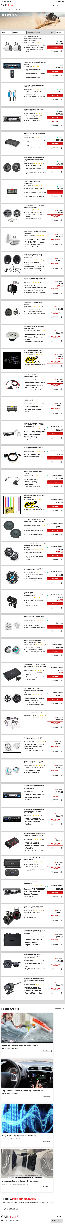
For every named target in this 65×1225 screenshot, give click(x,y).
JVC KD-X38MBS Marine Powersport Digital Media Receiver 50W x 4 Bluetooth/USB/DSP (34, 787)
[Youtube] (63, 1217)
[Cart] (58, 5)
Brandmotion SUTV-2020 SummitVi (33, 713)
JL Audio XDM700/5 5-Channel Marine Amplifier (34, 134)
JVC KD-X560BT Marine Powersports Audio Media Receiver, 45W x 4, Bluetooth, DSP (34, 811)
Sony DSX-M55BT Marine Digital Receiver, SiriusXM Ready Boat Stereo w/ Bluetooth (35, 62)
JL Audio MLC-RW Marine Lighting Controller (33, 472)
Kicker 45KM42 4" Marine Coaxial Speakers (33, 303)
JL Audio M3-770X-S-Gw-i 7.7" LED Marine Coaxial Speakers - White (33, 762)
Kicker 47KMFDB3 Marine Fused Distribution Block (32, 182)
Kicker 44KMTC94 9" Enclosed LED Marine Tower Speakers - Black (33, 906)
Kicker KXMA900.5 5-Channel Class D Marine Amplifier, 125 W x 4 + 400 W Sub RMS (35, 666)
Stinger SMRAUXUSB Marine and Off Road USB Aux (33, 448)
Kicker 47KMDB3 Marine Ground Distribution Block (32, 399)
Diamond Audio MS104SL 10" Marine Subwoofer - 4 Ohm (34, 327)
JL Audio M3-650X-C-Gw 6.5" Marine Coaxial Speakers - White (34, 617)
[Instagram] (60, 1217)
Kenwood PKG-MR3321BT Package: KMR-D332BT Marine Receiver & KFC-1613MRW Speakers (34, 424)
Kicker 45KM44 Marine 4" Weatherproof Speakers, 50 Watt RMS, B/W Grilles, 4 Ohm (35, 690)
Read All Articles (59, 1008)
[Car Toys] (8, 5)
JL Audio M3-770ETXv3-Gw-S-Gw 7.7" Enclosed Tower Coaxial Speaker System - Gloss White (35, 231)
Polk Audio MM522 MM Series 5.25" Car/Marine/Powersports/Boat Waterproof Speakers (33, 956)
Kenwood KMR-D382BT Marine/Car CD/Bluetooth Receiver (33, 110)
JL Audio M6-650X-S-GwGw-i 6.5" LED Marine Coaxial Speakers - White (34, 641)
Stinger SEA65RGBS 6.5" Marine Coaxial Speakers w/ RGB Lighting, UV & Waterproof (35, 545)
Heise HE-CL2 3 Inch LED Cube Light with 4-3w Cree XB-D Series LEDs (35, 279)
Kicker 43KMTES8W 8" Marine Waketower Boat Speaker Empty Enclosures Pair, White (32, 38)
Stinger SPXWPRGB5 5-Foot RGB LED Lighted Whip (34, 496)
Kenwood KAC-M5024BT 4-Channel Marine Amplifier (34, 858)
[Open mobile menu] (62, 5)
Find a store (55, 121)
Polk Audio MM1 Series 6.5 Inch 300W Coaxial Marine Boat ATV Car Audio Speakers (34, 159)
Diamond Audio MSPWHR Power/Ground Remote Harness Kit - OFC (35, 375)
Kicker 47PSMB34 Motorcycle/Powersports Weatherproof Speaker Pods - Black (34, 593)
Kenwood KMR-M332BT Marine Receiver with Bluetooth (35, 882)
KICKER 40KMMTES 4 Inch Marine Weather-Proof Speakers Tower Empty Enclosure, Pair (34, 255)
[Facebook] (57, 1217)
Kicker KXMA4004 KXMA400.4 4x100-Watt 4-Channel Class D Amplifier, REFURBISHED (35, 932)
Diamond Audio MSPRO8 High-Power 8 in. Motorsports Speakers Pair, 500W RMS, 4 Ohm (34, 521)
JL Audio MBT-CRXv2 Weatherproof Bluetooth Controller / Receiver (33, 568)
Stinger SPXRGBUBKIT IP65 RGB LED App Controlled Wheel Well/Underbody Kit (35, 351)
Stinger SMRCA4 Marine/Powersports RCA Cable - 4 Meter (34, 85)
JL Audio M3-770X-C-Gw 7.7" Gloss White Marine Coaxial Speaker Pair (33, 737)
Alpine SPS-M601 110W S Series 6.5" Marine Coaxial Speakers (34, 206)
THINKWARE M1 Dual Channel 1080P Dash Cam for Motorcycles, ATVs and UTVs (34, 980)
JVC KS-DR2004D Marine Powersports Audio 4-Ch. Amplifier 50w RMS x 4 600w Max (34, 835)
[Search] (48, 5)
